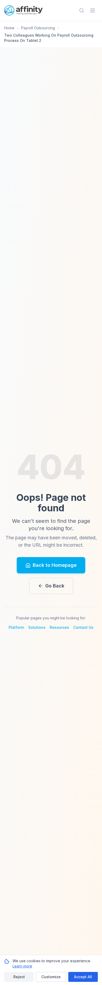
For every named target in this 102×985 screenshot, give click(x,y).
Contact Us (83, 627)
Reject (19, 977)
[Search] (81, 10)
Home (9, 28)
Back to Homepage (55, 565)
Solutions (37, 627)
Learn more (22, 966)
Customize (51, 977)
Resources (59, 627)
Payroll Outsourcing (38, 28)
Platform (16, 627)
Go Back (54, 585)
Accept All (83, 977)
